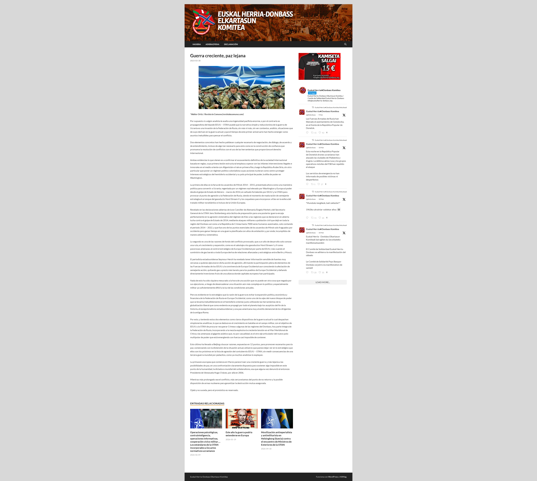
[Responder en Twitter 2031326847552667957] (307, 272)
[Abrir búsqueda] (345, 44)
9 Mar (321, 115)
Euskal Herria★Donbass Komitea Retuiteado (331, 107)
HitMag (343, 477)
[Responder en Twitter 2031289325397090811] (307, 184)
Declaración (231, 44)
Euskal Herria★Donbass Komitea (322, 111)
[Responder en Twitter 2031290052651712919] (307, 218)
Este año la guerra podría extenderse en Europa (239, 434)
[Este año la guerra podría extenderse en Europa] (242, 419)
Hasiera (197, 44)
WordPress (333, 477)
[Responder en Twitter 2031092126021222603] (307, 133)
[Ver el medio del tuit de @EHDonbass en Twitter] (339, 209)
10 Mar (321, 147)
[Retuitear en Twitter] (313, 107)
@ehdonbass (311, 115)
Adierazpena (212, 44)
